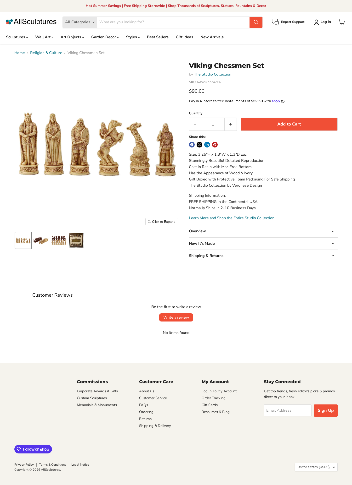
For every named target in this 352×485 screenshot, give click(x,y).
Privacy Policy (24, 465)
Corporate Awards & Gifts (97, 391)
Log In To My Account (219, 391)
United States (313, 467)
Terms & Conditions (52, 465)
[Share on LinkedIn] (207, 144)
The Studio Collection (212, 74)
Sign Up (326, 410)
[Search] (256, 22)
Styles (132, 37)
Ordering (146, 411)
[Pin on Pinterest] (215, 144)
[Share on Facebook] (192, 144)
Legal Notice (80, 465)
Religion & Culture (46, 53)
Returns (145, 418)
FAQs (143, 405)
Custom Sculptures (92, 398)
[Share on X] (199, 144)
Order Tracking (214, 398)
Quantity (195, 113)
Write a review (176, 317)
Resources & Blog (216, 411)
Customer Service (153, 398)
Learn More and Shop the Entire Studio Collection (231, 218)
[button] (323, 22)
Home (19, 53)
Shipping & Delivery (155, 425)
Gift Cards (210, 405)
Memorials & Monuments (97, 405)
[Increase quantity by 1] (231, 124)
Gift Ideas (184, 37)
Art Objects (71, 37)
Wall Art (43, 37)
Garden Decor (104, 37)
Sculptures (16, 37)
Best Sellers (158, 37)
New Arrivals (212, 37)
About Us (146, 391)
